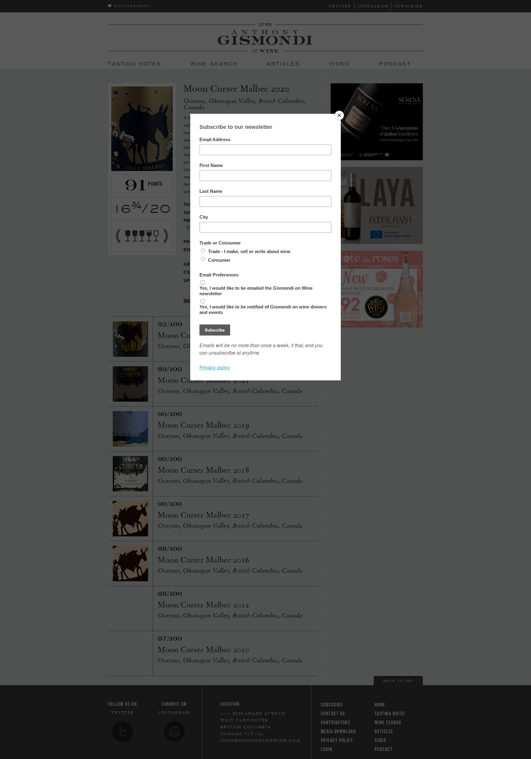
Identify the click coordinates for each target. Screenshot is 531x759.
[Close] (339, 115)
